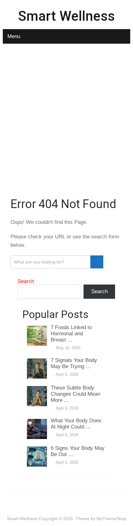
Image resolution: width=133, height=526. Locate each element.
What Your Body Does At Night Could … (76, 424)
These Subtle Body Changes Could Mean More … (75, 394)
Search (26, 281)
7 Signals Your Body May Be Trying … (74, 363)
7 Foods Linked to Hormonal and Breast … (71, 333)
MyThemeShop (112, 518)
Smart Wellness (66, 16)
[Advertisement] (66, 118)
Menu (13, 36)
